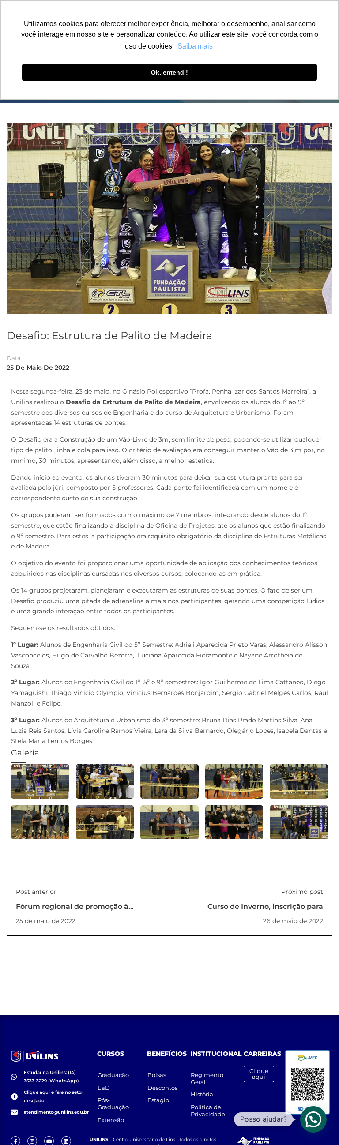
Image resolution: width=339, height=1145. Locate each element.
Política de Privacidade (208, 1111)
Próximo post (302, 892)
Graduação (113, 1074)
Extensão (111, 1119)
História (202, 1094)
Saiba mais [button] (195, 46)
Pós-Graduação (113, 1103)
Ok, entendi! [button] (169, 72)
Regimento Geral (207, 1078)
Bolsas (156, 1074)
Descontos (162, 1087)
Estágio (158, 1100)
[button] (313, 1119)
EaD (104, 1087)
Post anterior (36, 892)
